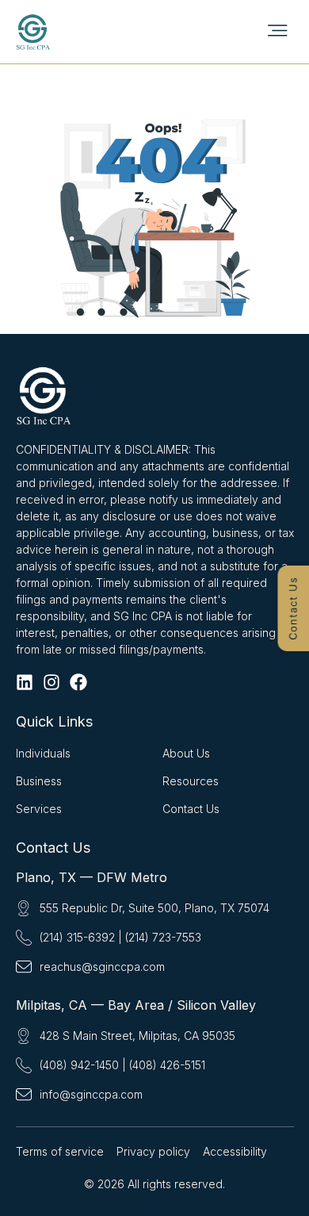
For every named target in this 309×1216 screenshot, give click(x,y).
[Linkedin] (24, 682)
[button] (277, 31)
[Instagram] (51, 682)
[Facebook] (78, 682)
